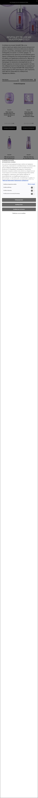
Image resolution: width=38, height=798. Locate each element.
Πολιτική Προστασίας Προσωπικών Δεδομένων (15, 180)
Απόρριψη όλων (19, 199)
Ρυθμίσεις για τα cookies (19, 213)
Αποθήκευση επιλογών (19, 209)
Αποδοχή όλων (19, 204)
